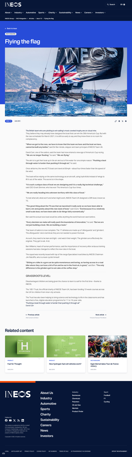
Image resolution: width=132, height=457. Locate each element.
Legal (7, 451)
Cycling (107, 402)
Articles (31, 18)
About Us (46, 393)
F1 (105, 399)
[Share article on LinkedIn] (119, 121)
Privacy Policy (29, 451)
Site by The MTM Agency (119, 451)
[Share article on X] (122, 121)
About (7, 12)
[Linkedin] (22, 420)
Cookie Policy (41, 451)
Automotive (31, 12)
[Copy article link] (115, 121)
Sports (41, 12)
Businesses (76, 395)
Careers (87, 12)
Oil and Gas (76, 405)
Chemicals (76, 399)
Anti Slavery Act (16, 451)
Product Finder (77, 411)
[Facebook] (6, 420)
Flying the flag (49, 18)
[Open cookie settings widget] (3, 453)
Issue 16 (39, 18)
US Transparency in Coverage (81, 451)
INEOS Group (9, 18)
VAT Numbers (52, 451)
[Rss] (18, 420)
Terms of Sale (63, 451)
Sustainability (65, 12)
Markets (75, 408)
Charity (51, 12)
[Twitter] (14, 420)
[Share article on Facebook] (126, 121)
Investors (99, 12)
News (77, 12)
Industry (18, 12)
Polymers (75, 402)
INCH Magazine (21, 18)
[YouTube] (10, 420)
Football (107, 395)
